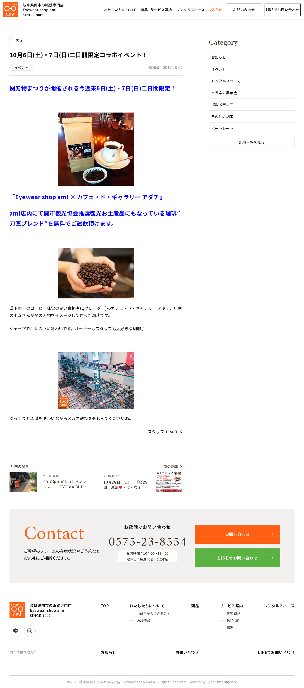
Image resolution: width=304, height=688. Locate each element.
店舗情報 (143, 620)
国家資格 (234, 613)
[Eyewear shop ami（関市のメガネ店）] (33, 9)
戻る (19, 40)
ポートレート (222, 128)
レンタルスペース (190, 9)
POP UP (233, 620)
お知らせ (215, 9)
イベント (218, 68)
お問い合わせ (244, 9)
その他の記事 (222, 116)
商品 (144, 9)
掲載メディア (222, 104)
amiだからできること (154, 613)
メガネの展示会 (224, 92)
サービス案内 (161, 9)
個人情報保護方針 (23, 652)
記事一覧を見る (252, 142)
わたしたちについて (120, 9)
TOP (105, 605)
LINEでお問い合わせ (282, 9)
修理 (230, 627)
